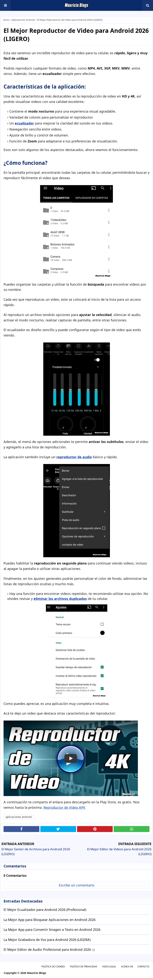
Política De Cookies (53, 966)
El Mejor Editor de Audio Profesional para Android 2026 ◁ (49, 949)
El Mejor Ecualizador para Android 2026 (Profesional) (45, 910)
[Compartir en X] (58, 829)
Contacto (143, 966)
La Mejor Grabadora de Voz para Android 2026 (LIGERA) (47, 940)
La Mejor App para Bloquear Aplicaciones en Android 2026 (50, 920)
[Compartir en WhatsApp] (131, 829)
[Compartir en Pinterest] (95, 829)
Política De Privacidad (83, 966)
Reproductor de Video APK (64, 807)
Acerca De (127, 966)
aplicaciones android (23, 19)
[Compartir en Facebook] (21, 829)
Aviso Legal (109, 966)
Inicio (6, 19)
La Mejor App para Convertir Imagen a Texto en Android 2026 (52, 929)
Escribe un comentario (76, 885)
